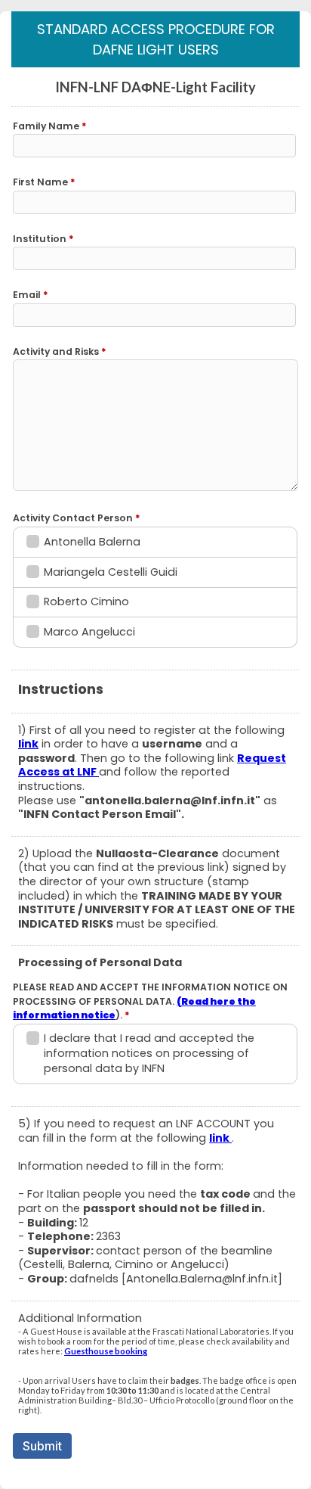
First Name (44, 182)
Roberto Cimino (86, 601)
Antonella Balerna (92, 541)
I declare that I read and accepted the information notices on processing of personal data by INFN (149, 1053)
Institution (43, 238)
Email (30, 294)
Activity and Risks (59, 351)
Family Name (50, 126)
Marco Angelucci (89, 631)
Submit (42, 1445)
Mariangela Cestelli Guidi (110, 572)
